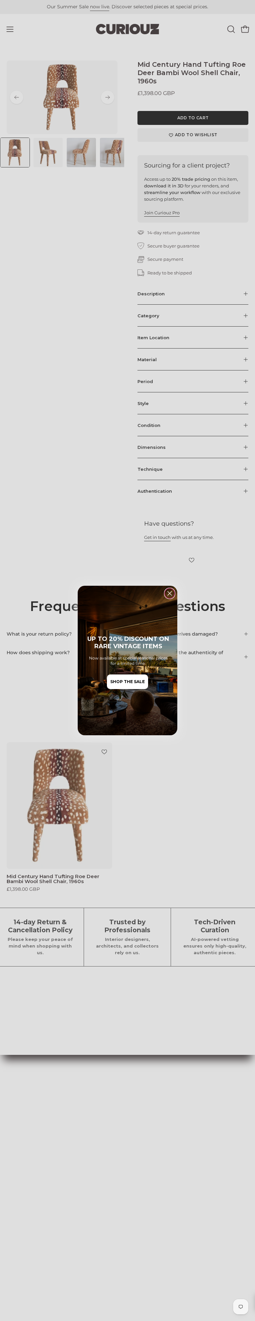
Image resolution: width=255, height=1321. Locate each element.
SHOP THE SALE (127, 681)
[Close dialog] (170, 593)
